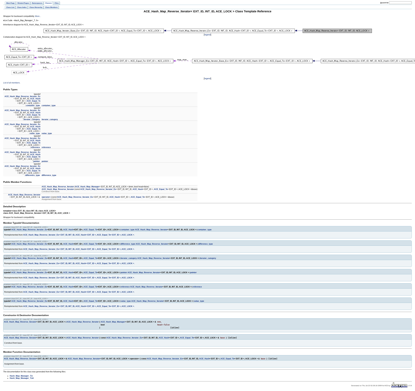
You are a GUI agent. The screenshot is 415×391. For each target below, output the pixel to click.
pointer (36, 161)
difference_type (32, 175)
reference (35, 147)
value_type (35, 133)
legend (207, 34)
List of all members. (11, 83)
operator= (46, 197)
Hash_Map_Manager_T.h (21, 376)
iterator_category (32, 119)
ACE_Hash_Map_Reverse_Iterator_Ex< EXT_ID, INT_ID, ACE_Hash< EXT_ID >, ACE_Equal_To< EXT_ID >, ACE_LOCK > (78, 235)
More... (38, 16)
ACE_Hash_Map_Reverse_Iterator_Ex (22, 96)
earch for (384, 3)
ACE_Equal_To (33, 101)
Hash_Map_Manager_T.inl (22, 378)
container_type (33, 105)
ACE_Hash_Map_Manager (87, 187)
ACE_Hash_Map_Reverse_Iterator (58, 187)
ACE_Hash (35, 99)
